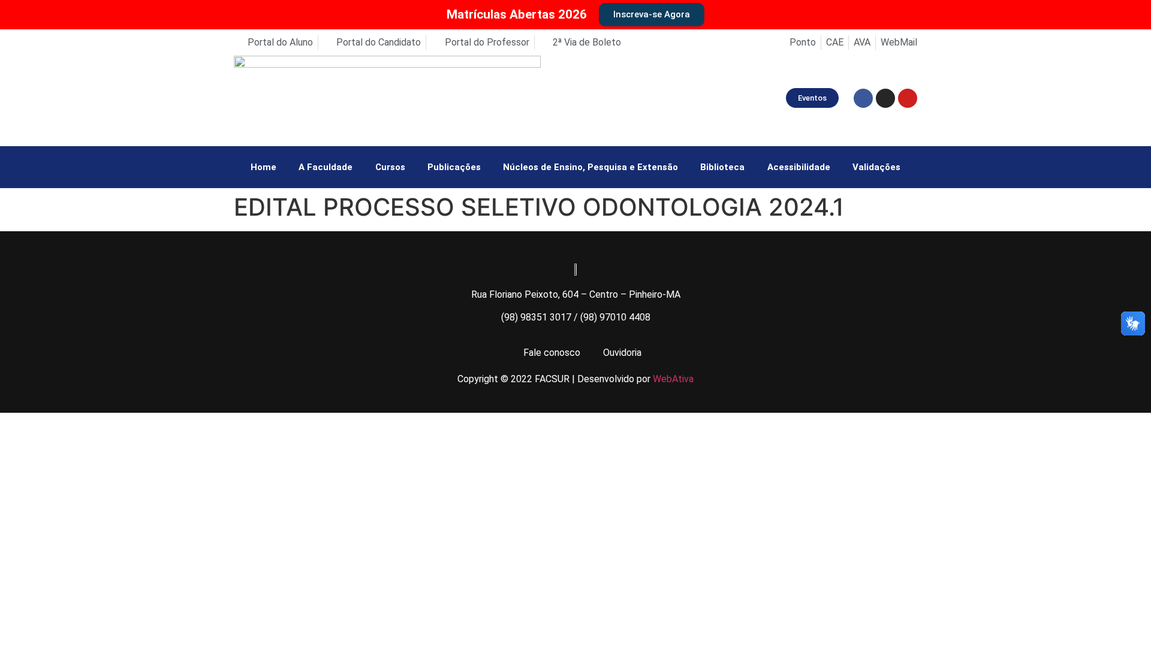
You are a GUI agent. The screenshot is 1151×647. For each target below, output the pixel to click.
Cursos (390, 167)
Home (263, 167)
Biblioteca (722, 167)
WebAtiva (673, 379)
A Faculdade (325, 167)
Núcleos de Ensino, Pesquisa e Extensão (590, 167)
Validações (876, 167)
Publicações (454, 167)
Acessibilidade (798, 167)
